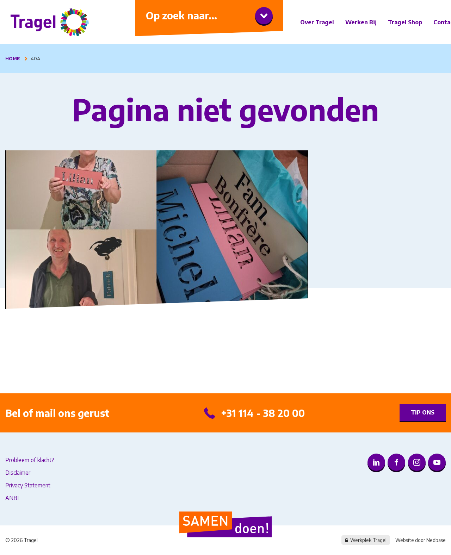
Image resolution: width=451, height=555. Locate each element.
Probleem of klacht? (29, 459)
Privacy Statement (27, 485)
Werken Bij (361, 22)
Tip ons (422, 412)
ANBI (12, 497)
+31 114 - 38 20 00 (263, 413)
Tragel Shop (405, 22)
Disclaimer (17, 472)
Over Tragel (317, 22)
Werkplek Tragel (368, 540)
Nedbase (436, 540)
